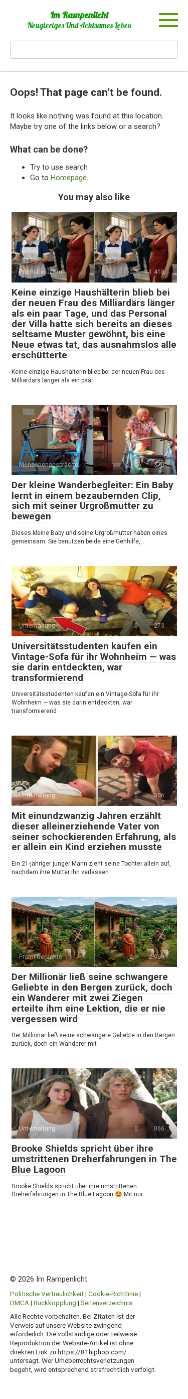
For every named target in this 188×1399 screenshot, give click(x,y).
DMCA (19, 1303)
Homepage (69, 177)
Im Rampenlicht (79, 15)
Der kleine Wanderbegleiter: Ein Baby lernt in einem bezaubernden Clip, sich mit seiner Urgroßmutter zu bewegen (92, 500)
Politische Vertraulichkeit (47, 1294)
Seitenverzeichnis (106, 1303)
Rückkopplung (55, 1303)
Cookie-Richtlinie (113, 1294)
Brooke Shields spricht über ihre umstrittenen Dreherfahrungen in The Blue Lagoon (94, 1159)
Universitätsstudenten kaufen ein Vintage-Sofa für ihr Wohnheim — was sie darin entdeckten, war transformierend (94, 661)
